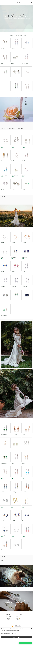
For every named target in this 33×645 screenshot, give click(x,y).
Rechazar (16, 639)
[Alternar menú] (31, 2)
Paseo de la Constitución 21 (9, 617)
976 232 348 (17, 618)
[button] (31, 628)
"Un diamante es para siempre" (16, 600)
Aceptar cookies (16, 637)
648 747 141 (17, 619)
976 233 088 (8, 618)
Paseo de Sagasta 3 (18, 617)
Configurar (16, 642)
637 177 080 (8, 619)
